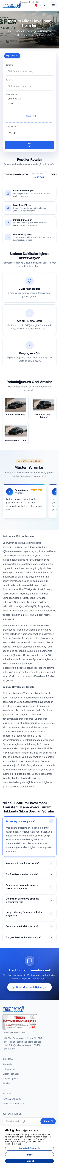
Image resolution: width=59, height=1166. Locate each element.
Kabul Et (29, 1161)
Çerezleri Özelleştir (29, 1148)
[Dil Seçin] (36, 5)
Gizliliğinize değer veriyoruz (23, 1130)
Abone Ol (48, 1121)
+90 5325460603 (12, 1098)
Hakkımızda (9, 1069)
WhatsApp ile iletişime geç (31, 987)
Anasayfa (7, 1064)
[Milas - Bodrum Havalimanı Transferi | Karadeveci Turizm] (12, 5)
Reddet (29, 1154)
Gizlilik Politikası (11, 1073)
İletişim (6, 1083)
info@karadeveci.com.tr (15, 1103)
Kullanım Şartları (11, 1078)
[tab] (12, 55)
